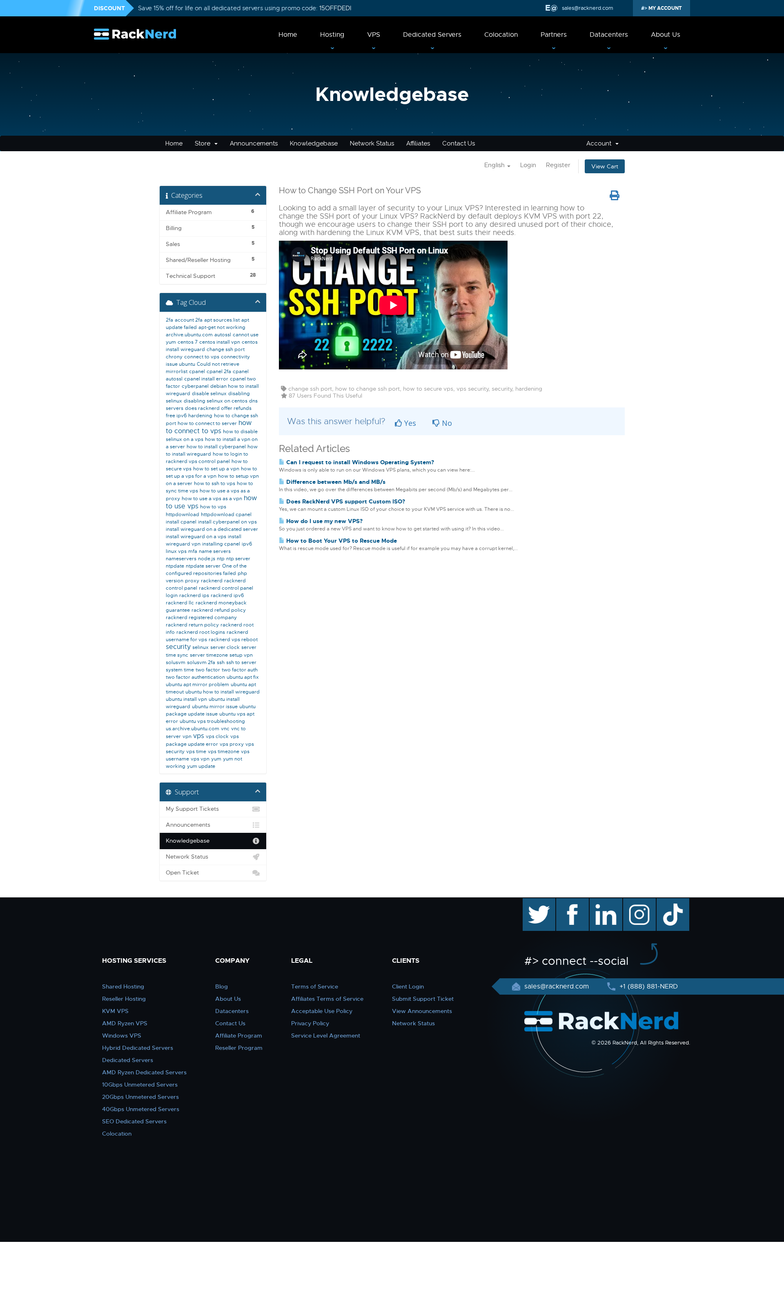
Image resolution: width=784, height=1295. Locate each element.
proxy (192, 580)
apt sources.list (222, 320)
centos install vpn (219, 342)
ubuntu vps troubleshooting (212, 721)
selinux (200, 647)
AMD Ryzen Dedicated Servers (144, 1072)
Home (287, 35)
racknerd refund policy (219, 610)
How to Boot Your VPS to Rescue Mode (341, 540)
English (495, 165)
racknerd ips (194, 595)
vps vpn (200, 759)
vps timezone (223, 751)
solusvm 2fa (201, 662)
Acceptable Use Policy (321, 1011)
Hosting (332, 35)
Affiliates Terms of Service (327, 998)
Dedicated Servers (432, 35)
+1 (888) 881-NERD (647, 986)
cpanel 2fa (219, 371)
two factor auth (240, 670)
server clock (225, 647)
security (178, 647)
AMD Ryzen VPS (124, 1023)
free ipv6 (176, 415)
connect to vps (201, 356)
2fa (169, 320)
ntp (221, 558)
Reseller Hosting (124, 998)
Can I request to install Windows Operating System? (359, 462)
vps (198, 736)
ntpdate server (203, 566)
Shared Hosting (123, 986)
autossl (222, 334)
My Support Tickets (192, 808)
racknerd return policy (192, 625)
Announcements (254, 143)
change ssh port (226, 349)
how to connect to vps (209, 427)
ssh (221, 662)
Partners (554, 35)
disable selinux (209, 393)
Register (558, 165)
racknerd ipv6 (227, 595)
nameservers (181, 558)
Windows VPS (121, 1035)
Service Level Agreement (325, 1035)
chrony (174, 356)
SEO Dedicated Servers (134, 1121)
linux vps (176, 551)
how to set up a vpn (216, 468)
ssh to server (241, 662)
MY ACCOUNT (664, 8)
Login (528, 165)
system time (180, 670)
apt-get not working (221, 327)
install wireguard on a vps (196, 536)
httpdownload (182, 514)
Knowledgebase (314, 143)
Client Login (408, 986)
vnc (225, 728)
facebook (571, 902)
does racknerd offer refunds (218, 408)
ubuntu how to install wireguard (222, 692)
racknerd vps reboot (233, 639)
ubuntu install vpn (186, 699)
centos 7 (188, 342)
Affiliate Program (238, 1035)
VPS (373, 35)
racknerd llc (180, 602)
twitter (533, 902)
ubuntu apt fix (243, 677)
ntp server (238, 558)
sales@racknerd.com (587, 7)
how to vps (213, 506)
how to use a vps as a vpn (212, 498)
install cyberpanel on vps (227, 522)
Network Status (372, 143)
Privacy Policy (310, 1023)
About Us (665, 35)
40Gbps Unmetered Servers (140, 1109)
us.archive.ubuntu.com (192, 728)
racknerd (212, 580)
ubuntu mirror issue (215, 706)
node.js (206, 558)
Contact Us (458, 143)
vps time (196, 751)
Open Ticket (182, 872)
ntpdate (175, 566)
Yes (409, 423)
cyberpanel (195, 386)
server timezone (209, 655)
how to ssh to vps (214, 483)
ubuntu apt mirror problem (197, 684)
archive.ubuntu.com (189, 334)
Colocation (501, 35)
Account (600, 143)
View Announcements (422, 1011)
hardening (200, 415)
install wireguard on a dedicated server (212, 529)
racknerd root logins (200, 632)
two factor (208, 670)
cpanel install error (206, 379)
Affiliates (418, 143)
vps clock (217, 736)
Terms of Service (314, 986)
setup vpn (241, 655)
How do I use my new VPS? (324, 521)
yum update (201, 766)
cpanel (197, 371)
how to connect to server (207, 423)
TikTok (667, 902)
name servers (215, 551)
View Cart (604, 166)
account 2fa (189, 320)
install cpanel (181, 522)
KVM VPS (115, 1011)
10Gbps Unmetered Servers (140, 1084)
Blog (221, 986)
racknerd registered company (201, 617)
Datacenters (609, 35)
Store (204, 143)
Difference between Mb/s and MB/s (335, 481)
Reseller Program (239, 1047)
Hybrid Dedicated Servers (137, 1047)
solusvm (175, 662)
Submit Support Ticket (423, 998)
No (446, 423)
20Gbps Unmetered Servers (140, 1096)
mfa (192, 551)
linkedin (602, 902)
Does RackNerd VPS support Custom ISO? (345, 501)
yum (216, 759)
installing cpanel (221, 544)
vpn (187, 736)
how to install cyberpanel (216, 446)
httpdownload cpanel (226, 514)
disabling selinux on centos (215, 401)
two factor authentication (195, 677)
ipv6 (247, 544)
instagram (638, 902)
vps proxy (232, 744)
